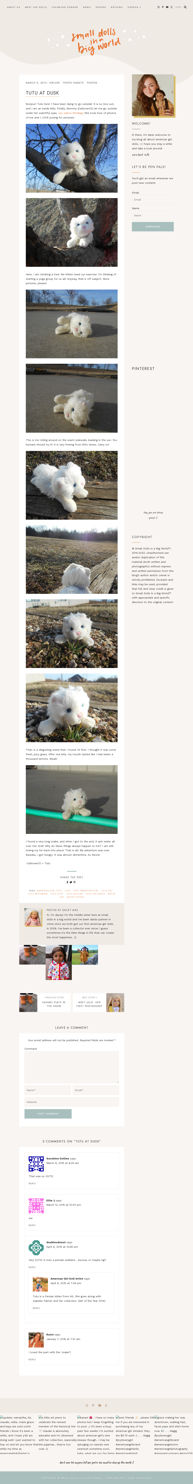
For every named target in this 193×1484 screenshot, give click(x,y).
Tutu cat (107, 890)
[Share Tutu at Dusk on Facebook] (67, 882)
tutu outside (74, 893)
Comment (31, 1048)
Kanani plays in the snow (32, 962)
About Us (13, 7)
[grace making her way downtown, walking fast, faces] (173, 1434)
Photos (101, 7)
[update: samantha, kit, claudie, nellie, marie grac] (19, 1434)
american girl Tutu (49, 890)
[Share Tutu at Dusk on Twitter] (71, 882)
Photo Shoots (73, 83)
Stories (133, 7)
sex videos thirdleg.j (70, 112)
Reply (32, 1183)
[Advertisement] (153, 298)
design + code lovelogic (132, 1478)
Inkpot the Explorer (111, 962)
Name (135, 208)
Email (135, 192)
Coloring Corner (65, 7)
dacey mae (70, 910)
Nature (55, 83)
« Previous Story (54, 997)
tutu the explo (95, 893)
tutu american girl (86, 890)
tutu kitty (57, 893)
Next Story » (89, 997)
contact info (140, 154)
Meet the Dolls (36, 7)
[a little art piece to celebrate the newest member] (58, 1434)
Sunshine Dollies (57, 1158)
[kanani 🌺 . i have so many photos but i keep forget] (96, 1434)
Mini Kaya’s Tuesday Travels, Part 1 (85, 962)
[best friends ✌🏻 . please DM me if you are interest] (135, 1434)
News (87, 7)
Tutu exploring (38, 893)
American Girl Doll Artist (67, 1278)
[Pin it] (75, 882)
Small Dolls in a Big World (82, 1478)
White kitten (75, 897)
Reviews (117, 7)
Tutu (68, 890)
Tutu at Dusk (42, 92)
